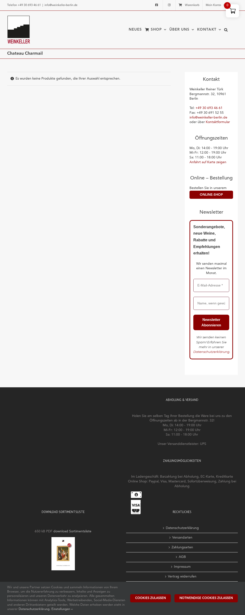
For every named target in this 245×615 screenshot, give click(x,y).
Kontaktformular (218, 122)
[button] (226, 30)
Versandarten (182, 537)
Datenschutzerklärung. (35, 609)
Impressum (182, 566)
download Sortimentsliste (72, 531)
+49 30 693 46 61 (29, 5)
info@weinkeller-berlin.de (61, 5)
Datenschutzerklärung (211, 352)
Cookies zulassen (150, 598)
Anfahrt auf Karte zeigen (207, 162)
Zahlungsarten (182, 547)
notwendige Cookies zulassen (206, 598)
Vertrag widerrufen (182, 576)
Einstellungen (61, 609)
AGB (182, 557)
